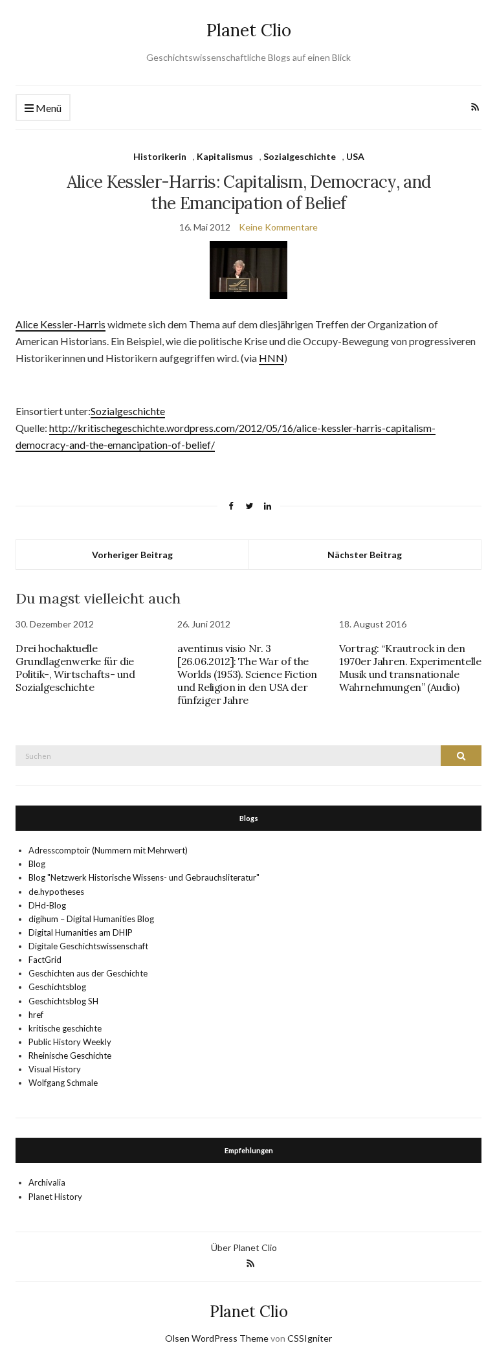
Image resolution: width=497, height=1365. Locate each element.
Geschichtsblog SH (63, 1001)
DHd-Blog (47, 905)
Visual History (54, 1069)
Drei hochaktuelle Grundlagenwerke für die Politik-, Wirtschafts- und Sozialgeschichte (75, 668)
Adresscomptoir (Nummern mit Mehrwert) (108, 850)
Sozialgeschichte (299, 156)
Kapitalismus (225, 156)
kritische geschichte (65, 1028)
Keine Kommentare (278, 226)
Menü (47, 108)
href (35, 1015)
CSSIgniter (309, 1338)
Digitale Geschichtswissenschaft (88, 946)
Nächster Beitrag (364, 554)
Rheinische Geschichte (69, 1055)
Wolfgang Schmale (63, 1082)
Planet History (55, 1196)
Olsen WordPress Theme (217, 1338)
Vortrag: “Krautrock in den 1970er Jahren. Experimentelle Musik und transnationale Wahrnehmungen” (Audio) (410, 668)
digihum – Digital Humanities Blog (91, 919)
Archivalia (46, 1182)
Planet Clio (248, 30)
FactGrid (44, 959)
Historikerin (159, 156)
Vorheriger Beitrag (132, 554)
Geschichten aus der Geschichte (88, 973)
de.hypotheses (56, 891)
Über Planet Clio (244, 1247)
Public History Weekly (69, 1042)
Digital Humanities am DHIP (80, 932)
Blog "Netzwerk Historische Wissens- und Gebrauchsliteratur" (144, 877)
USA (355, 156)
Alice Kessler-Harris (60, 324)
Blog (36, 864)
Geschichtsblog (57, 987)
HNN (271, 358)
